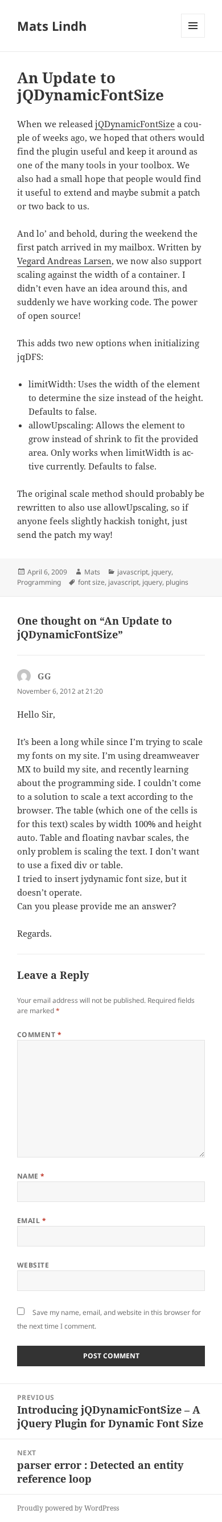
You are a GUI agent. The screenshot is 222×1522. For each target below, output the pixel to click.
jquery (161, 572)
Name (31, 1176)
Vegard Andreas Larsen (64, 260)
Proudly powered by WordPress (68, 1508)
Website (33, 1265)
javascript (132, 572)
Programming (39, 582)
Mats (92, 572)
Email (31, 1220)
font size (91, 582)
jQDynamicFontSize (135, 123)
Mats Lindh (52, 25)
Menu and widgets (193, 37)
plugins (177, 582)
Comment (39, 1034)
